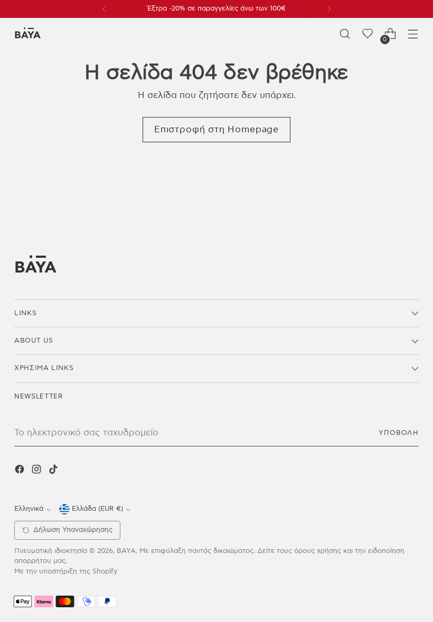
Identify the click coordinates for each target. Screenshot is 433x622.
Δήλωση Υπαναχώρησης (72, 530)
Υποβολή (399, 433)
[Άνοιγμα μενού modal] (413, 34)
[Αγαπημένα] (368, 34)
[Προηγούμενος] (104, 9)
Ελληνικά (28, 509)
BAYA (126, 551)
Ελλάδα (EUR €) (97, 509)
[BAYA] (27, 34)
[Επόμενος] (329, 9)
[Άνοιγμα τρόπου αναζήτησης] (345, 34)
